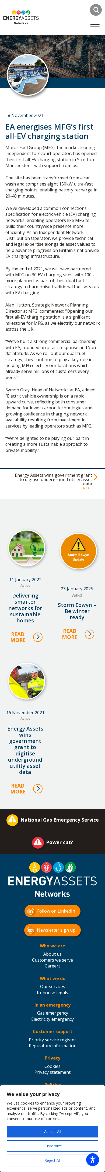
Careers (53, 966)
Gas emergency (52, 1013)
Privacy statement (52, 1072)
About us (52, 954)
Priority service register (52, 1040)
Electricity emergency (52, 1019)
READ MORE (18, 637)
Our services (52, 986)
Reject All (52, 1160)
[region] (52, 1128)
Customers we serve (52, 960)
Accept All (52, 1131)
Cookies (52, 1066)
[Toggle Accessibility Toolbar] (93, 1160)
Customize (52, 1145)
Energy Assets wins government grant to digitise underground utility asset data (53, 479)
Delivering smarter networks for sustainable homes (25, 608)
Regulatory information (52, 1046)
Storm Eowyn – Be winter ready (77, 611)
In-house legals (52, 993)
